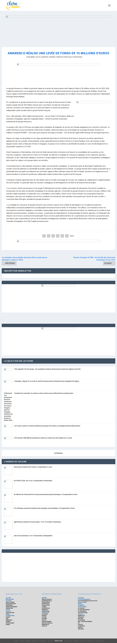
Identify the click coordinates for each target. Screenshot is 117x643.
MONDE (8, 624)
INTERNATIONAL (10, 615)
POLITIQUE (9, 600)
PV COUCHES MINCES (84, 609)
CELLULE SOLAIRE (82, 612)
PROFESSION (9, 605)
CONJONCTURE (10, 612)
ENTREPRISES (45, 612)
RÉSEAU (80, 603)
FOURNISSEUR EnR (47, 600)
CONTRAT (44, 618)
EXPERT (8, 609)
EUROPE (44, 57)
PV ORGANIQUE (82, 611)
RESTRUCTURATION (47, 623)
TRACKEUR (81, 629)
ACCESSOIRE (81, 620)
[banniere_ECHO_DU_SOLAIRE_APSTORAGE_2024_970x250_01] (58, 29)
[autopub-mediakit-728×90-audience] (58, 245)
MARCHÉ (8, 611)
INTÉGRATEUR (45, 603)
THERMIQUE (81, 605)
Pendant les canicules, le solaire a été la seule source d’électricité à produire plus (43, 393)
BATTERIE (80, 618)
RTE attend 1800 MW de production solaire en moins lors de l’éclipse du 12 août (43, 438)
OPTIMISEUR (81, 626)
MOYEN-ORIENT (10, 623)
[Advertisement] (58, 567)
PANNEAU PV (81, 615)
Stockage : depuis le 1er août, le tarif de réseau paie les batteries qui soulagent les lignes (46, 381)
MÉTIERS (44, 597)
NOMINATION (45, 624)
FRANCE (52, 57)
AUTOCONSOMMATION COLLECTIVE (87, 600)
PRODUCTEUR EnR (64, 57)
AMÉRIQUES (9, 620)
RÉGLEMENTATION (11, 603)
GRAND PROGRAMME (11, 606)
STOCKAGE (81, 597)
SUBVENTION (9, 608)
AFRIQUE (8, 621)
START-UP (44, 626)
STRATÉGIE (77, 57)
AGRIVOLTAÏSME (82, 602)
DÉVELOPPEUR (46, 602)
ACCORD (44, 617)
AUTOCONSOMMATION (84, 599)
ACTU (38, 57)
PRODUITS (80, 614)
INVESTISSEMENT (46, 621)
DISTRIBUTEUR (46, 608)
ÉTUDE (7, 614)
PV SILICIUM (81, 608)
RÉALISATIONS (10, 599)
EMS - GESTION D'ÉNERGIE (85, 621)
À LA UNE (8, 597)
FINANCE (44, 615)
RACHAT (44, 620)
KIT (79, 623)
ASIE (7, 618)
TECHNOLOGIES (82, 606)
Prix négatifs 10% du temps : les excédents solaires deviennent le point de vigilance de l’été (47, 369)
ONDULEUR (81, 617)
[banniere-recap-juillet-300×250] (58, 329)
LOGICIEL (80, 624)
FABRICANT (45, 609)
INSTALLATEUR (46, 605)
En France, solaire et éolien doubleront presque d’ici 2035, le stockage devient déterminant (47, 426)
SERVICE (80, 627)
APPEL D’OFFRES (10, 602)
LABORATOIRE (45, 611)
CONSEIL (44, 606)
